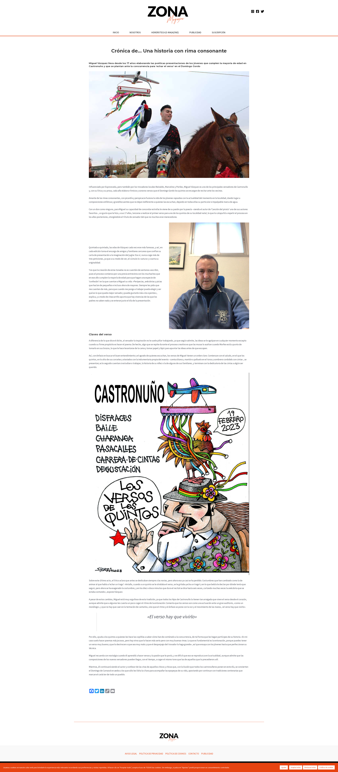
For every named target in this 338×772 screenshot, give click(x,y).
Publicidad (195, 32)
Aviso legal (131, 753)
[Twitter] (262, 11)
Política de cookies (175, 753)
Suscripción (218, 32)
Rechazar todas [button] (310, 767)
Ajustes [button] (283, 767)
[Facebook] (257, 11)
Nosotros (135, 32)
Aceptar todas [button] (296, 767)
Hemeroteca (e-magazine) (165, 32)
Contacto (193, 753)
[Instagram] (252, 11)
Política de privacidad (151, 753)
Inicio (116, 32)
